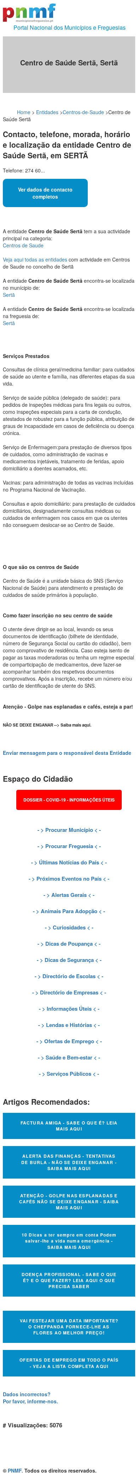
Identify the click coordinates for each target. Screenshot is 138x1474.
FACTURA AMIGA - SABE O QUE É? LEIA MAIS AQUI (69, 1126)
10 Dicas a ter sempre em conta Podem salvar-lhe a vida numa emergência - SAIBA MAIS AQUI (69, 1241)
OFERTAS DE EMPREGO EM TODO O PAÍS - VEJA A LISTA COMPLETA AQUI (69, 1363)
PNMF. (15, 1470)
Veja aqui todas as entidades (35, 259)
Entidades (47, 112)
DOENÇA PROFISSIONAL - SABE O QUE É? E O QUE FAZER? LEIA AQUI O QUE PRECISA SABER (69, 1280)
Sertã (9, 294)
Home (23, 112)
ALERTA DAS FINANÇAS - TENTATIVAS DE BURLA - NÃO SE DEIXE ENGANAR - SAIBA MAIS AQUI (69, 1162)
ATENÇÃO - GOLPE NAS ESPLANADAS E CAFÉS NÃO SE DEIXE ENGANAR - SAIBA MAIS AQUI (69, 1201)
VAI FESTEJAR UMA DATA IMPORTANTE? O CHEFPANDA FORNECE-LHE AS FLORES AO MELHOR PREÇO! (69, 1326)
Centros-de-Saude (83, 112)
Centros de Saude (23, 245)
